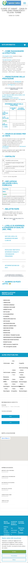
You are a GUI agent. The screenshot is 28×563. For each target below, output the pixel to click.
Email (10, 416)
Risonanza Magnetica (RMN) (6, 379)
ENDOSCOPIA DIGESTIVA (9, 318)
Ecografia (21, 363)
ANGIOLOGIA (6, 300)
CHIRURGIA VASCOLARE (9, 307)
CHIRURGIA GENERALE (8, 305)
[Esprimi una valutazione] (2, 472)
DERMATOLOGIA (7, 309)
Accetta (14, 551)
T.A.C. (13, 374)
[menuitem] (24, 3)
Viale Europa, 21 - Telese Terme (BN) (11, 406)
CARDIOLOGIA (6, 302)
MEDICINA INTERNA (8, 328)
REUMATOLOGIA (7, 342)
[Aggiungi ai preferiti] (25, 45)
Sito (11, 422)
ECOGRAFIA (6, 316)
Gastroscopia (6, 372)
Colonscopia (6, 363)
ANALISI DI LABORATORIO (9, 325)
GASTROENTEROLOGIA (9, 323)
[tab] (14, 238)
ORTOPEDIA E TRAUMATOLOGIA (11, 335)
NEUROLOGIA (6, 332)
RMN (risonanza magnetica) (10, 344)
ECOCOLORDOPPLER (8, 314)
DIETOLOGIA (6, 311)
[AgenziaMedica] (11, 3)
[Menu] (24, 3)
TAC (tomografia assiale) (9, 346)
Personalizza (14, 555)
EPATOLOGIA (6, 321)
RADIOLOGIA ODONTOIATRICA (11, 339)
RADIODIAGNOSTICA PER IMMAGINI (12, 337)
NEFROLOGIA (6, 330)
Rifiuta (14, 559)
